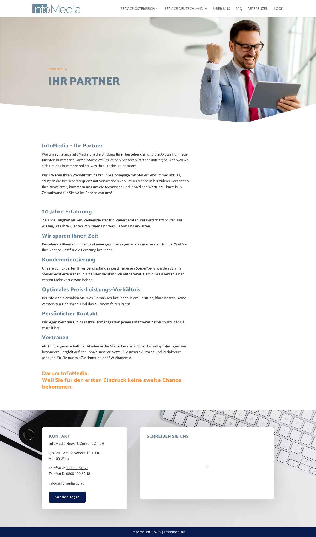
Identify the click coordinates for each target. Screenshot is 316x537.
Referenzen (258, 9)
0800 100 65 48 (78, 473)
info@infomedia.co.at (66, 483)
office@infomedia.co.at (242, 209)
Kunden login (67, 497)
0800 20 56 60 (238, 203)
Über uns (221, 9)
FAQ (239, 9)
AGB (157, 531)
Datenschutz (174, 531)
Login (279, 9)
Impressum (140, 531)
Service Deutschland (184, 9)
